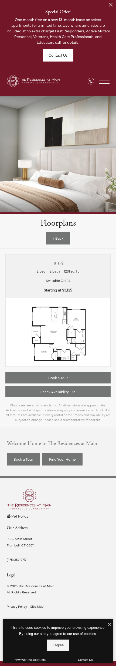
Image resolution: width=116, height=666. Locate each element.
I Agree (58, 645)
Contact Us (85, 659)
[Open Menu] (104, 82)
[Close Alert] (111, 6)
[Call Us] (91, 82)
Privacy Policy (17, 606)
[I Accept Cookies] (109, 624)
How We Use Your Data (30, 659)
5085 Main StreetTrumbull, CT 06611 (21, 541)
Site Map (36, 606)
